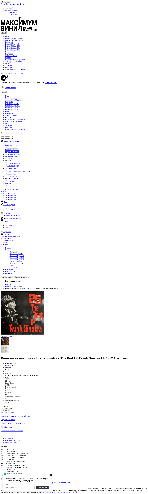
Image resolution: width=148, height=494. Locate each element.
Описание (9, 438)
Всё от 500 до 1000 (12, 44)
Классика (11, 181)
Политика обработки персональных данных (58, 492)
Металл (8, 160)
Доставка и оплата (12, 4)
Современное (12, 186)
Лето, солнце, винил (12, 145)
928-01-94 (51, 83)
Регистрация (14, 14)
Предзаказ (9, 54)
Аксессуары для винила (14, 62)
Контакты (23, 4)
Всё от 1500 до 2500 (12, 48)
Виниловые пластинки (13, 38)
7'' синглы (9, 158)
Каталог (7, 139)
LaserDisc (8, 67)
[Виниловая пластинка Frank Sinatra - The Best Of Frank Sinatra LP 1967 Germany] (5, 344)
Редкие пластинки (12, 152)
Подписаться (42, 487)
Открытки (11, 225)
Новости (4, 242)
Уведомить (5, 410)
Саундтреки (12, 176)
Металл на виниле (16, 263)
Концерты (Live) (13, 154)
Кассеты (8, 58)
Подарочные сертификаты (15, 60)
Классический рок (14, 163)
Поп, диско (11, 174)
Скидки (8, 250)
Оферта (69, 482)
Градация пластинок (12, 440)
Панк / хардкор (13, 166)
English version (10, 88)
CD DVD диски (11, 56)
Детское (8, 183)
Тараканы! (9, 65)
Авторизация (14, 12)
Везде (7, 36)
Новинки (8, 248)
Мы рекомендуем (11, 156)
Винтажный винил (12, 150)
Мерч (7, 63)
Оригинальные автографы (15, 69)
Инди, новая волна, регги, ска (18, 171)
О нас (3, 4)
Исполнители (6, 238)
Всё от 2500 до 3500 (12, 50)
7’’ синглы (13, 267)
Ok (76, 492)
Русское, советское (12, 178)
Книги (7, 52)
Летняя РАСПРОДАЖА (14, 40)
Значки (7, 227)
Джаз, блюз (11, 168)
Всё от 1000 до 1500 (12, 46)
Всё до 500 (9, 42)
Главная (8, 285)
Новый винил (12, 148)
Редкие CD (11, 209)
